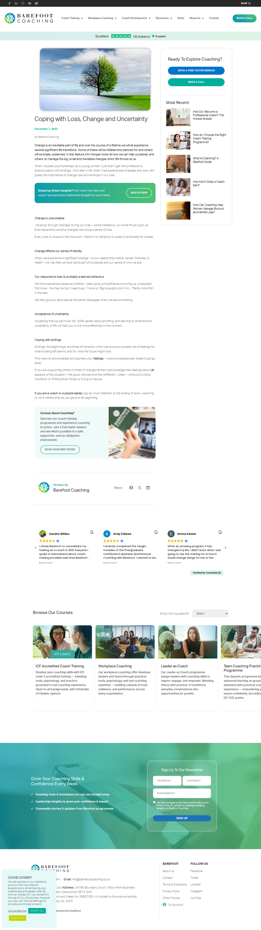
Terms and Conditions (193, 802)
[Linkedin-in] (16, 3)
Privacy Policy (163, 805)
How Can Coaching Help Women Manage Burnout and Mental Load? (208, 208)
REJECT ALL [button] (17, 918)
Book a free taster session (196, 70)
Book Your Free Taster (60, 449)
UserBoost (75, 911)
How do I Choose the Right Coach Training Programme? (209, 138)
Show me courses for (174, 613)
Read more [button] (46, 562)
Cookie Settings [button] (17, 910)
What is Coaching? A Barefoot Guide (206, 160)
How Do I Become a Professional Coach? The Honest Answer (208, 115)
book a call (196, 82)
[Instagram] (23, 3)
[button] (131, 488)
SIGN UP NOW (139, 193)
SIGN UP (182, 818)
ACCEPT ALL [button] (37, 910)
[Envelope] (36, 3)
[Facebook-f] (9, 3)
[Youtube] (29, 3)
